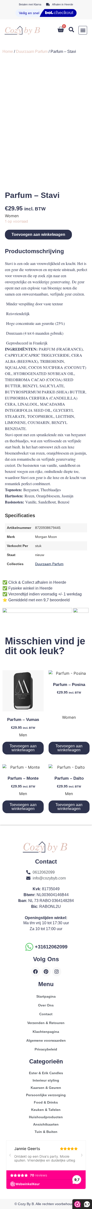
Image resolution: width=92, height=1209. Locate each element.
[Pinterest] (46, 971)
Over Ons (46, 1005)
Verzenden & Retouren (46, 1023)
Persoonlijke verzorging (46, 1095)
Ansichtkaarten (46, 1124)
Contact (46, 1014)
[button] (83, 30)
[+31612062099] (29, 946)
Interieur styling (46, 1080)
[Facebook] (35, 971)
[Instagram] (56, 971)
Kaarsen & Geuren (46, 1088)
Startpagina (46, 996)
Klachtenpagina (46, 1032)
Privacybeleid (46, 1049)
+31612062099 (51, 946)
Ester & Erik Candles (46, 1073)
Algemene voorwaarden (46, 1040)
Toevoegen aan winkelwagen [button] (23, 748)
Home (7, 51)
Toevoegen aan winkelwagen (38, 234)
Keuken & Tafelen (46, 1110)
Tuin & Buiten (46, 1132)
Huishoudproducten (46, 1117)
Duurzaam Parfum (32, 51)
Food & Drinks (46, 1102)
